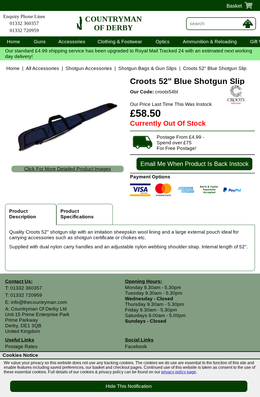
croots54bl (166, 91)
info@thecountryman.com (39, 302)
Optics (163, 41)
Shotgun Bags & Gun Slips (147, 68)
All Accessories (42, 68)
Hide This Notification (129, 386)
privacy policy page (178, 372)
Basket (234, 6)
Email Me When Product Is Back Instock (194, 163)
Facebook (136, 346)
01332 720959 (24, 30)
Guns (40, 41)
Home (13, 41)
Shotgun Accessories (89, 68)
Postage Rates (21, 346)
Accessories (71, 41)
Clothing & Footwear (120, 41)
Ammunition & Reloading (210, 41)
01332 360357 (24, 23)
